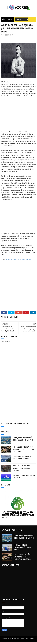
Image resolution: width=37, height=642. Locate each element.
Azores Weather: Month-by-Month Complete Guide (23, 457)
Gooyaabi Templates (30, 639)
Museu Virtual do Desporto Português (18, 259)
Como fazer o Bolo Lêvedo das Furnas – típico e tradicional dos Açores (24, 449)
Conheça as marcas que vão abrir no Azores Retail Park (23, 438)
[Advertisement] (18, 111)
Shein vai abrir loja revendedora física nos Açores (22, 547)
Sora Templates (12, 639)
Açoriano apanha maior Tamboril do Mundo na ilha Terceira (22, 468)
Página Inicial (7, 19)
